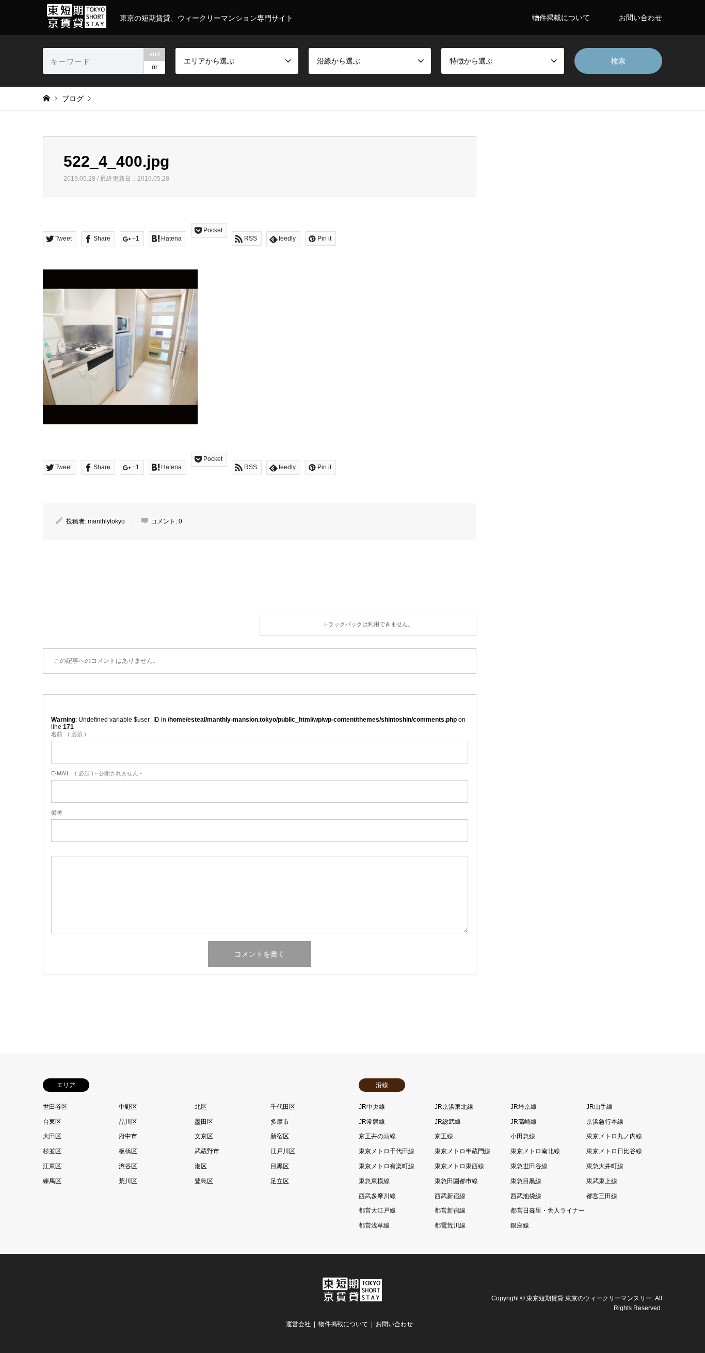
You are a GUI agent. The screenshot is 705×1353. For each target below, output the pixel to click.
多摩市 (279, 1121)
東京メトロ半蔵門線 (462, 1151)
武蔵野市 (207, 1151)
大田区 (52, 1136)
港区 (201, 1166)
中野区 (128, 1106)
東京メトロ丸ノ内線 (614, 1136)
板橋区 (128, 1151)
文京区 (204, 1136)
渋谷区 (128, 1166)
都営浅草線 (374, 1225)
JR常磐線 (372, 1121)
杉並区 (52, 1151)
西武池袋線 (525, 1196)
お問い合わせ (640, 17)
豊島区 (204, 1181)
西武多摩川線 (377, 1196)
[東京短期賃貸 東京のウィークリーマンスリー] (353, 1300)
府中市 (128, 1136)
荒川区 (128, 1181)
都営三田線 (601, 1196)
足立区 (279, 1181)
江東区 (52, 1166)
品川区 (128, 1121)
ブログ (73, 98)
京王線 (444, 1136)
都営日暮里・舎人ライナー (547, 1210)
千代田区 (282, 1106)
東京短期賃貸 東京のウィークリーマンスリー (589, 1298)
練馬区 (52, 1181)
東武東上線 (601, 1181)
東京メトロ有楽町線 (386, 1166)
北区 (201, 1106)
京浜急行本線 (604, 1121)
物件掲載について (561, 17)
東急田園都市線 (456, 1181)
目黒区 (279, 1166)
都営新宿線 (450, 1210)
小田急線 (522, 1136)
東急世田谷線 (529, 1166)
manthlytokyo (106, 521)
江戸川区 (282, 1151)
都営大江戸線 (377, 1210)
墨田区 (204, 1121)
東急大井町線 (604, 1166)
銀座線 (519, 1225)
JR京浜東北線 (454, 1106)
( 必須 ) (68, 734)
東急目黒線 (525, 1181)
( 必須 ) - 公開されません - (96, 773)
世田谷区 (55, 1106)
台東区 (52, 1121)
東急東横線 (374, 1181)
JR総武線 (448, 1121)
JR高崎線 (523, 1121)
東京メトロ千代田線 (386, 1151)
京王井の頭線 (377, 1136)
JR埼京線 (523, 1106)
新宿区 (279, 1136)
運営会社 (298, 1324)
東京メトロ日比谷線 (614, 1151)
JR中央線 (372, 1106)
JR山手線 (599, 1106)
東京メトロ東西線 (459, 1166)
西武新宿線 (450, 1196)
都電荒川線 (450, 1225)
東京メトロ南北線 (535, 1151)
